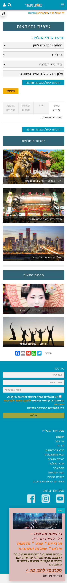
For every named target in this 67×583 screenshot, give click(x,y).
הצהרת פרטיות (55, 476)
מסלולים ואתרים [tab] (26, 107)
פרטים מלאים (33, 311)
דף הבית (60, 13)
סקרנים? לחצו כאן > (44, 570)
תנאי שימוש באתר (54, 454)
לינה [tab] (41, 106)
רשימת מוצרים (56, 459)
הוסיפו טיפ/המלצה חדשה (43, 82)
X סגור (61, 510)
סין (46, 13)
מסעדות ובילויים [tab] (10, 107)
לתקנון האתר (23, 400)
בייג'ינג (40, 13)
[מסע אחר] (33, 4)
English (60, 436)
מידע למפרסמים (55, 450)
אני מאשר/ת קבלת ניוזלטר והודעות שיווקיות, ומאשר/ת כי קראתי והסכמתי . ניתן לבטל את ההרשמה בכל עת (34, 402)
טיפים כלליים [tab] (56, 107)
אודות (61, 445)
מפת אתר (58, 467)
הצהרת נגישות (56, 472)
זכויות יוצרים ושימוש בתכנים (48, 481)
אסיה (52, 13)
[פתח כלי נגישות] (3, 13)
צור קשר (59, 441)
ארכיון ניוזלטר (56, 463)
